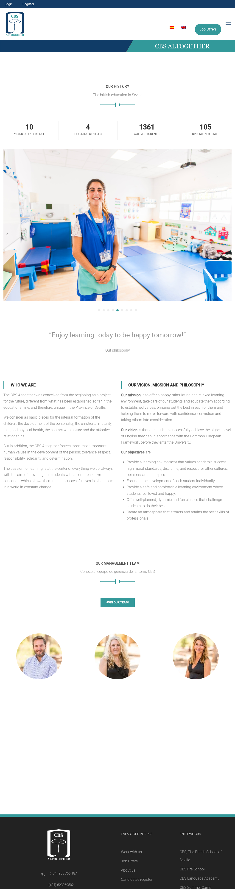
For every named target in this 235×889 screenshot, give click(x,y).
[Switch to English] (181, 27)
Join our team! (117, 602)
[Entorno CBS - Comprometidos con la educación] (14, 24)
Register (28, 4)
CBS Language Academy (199, 878)
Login (9, 4)
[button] (99, 310)
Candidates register (136, 879)
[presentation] (6, 234)
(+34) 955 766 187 (63, 873)
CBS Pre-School (192, 869)
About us (128, 870)
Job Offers (208, 29)
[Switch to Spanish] (169, 27)
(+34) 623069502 (61, 885)
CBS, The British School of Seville (200, 856)
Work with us (131, 852)
